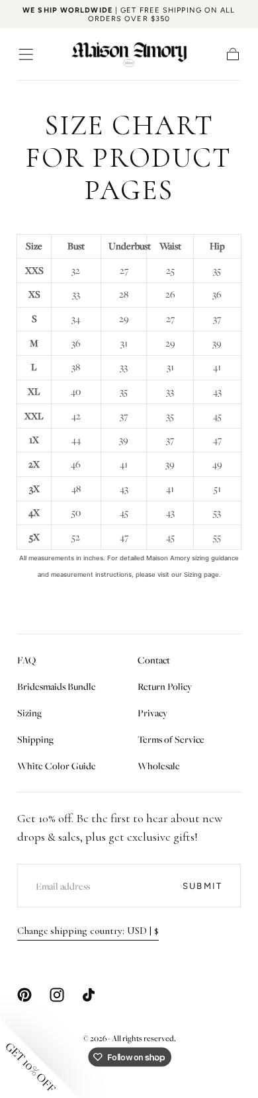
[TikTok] (88, 994)
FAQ (26, 660)
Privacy (152, 712)
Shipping (35, 739)
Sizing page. (202, 574)
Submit (202, 886)
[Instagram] (56, 994)
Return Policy (165, 686)
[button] (25, 54)
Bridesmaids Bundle (56, 686)
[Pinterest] (24, 994)
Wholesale (159, 765)
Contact (154, 660)
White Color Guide (56, 765)
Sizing (29, 712)
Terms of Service (171, 739)
